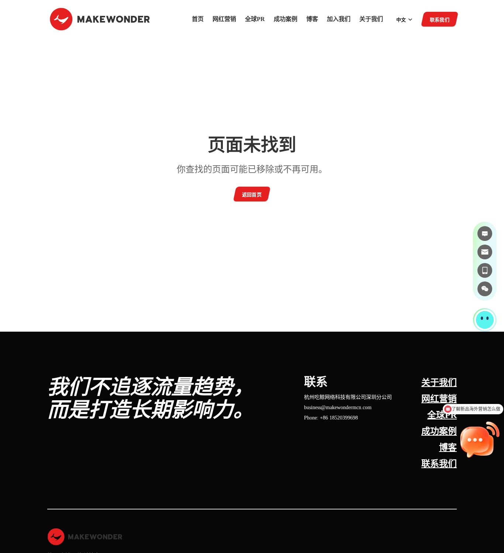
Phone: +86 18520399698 (331, 418)
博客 (312, 19)
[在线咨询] (484, 233)
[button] (485, 320)
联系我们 (439, 464)
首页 (198, 19)
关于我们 (371, 19)
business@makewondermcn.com (338, 407)
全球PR (255, 19)
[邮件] (484, 252)
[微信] (484, 288)
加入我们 (339, 19)
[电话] (484, 270)
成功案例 (285, 19)
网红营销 (224, 19)
